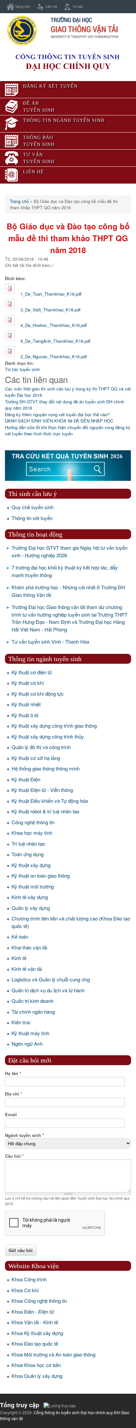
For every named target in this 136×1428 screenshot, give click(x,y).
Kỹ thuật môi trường (33, 886)
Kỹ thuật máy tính (30, 1033)
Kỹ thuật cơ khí (28, 682)
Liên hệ (51, 6)
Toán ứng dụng (28, 854)
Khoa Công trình (29, 1279)
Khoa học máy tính (32, 832)
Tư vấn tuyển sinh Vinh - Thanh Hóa (50, 641)
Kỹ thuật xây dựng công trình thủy (48, 736)
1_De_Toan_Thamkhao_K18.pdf (51, 294)
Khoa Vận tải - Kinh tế (35, 1322)
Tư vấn (78, 6)
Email (11, 1114)
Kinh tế (19, 957)
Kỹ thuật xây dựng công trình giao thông (54, 725)
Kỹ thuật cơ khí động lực (38, 693)
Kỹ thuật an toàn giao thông (41, 875)
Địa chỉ (13, 1094)
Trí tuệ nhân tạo (28, 843)
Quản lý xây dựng (31, 907)
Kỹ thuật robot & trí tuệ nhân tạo (45, 811)
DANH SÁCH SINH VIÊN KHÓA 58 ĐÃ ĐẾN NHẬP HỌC (59, 421)
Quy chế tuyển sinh (32, 507)
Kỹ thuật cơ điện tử (32, 672)
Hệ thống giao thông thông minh (46, 768)
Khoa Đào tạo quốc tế (35, 1343)
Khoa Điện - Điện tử (33, 1311)
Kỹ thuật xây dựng (31, 864)
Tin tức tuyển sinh (22, 369)
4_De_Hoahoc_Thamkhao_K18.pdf (53, 325)
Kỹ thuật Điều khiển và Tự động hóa (50, 800)
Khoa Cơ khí (25, 1290)
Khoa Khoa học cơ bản (36, 1364)
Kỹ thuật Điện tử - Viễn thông (42, 789)
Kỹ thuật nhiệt (26, 704)
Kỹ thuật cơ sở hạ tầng (36, 757)
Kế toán (20, 936)
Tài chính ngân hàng (33, 1011)
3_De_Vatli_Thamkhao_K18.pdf (50, 309)
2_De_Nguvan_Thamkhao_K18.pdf (53, 356)
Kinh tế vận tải (27, 968)
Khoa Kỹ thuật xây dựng (37, 1332)
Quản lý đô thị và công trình (41, 746)
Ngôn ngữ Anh (27, 1043)
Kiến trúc (21, 1022)
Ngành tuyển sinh (24, 1135)
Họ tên (13, 1073)
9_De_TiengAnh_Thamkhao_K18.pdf (55, 341)
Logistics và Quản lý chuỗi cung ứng (51, 979)
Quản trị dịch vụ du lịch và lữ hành (48, 990)
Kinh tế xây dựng (30, 896)
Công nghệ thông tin (33, 822)
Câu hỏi (14, 1156)
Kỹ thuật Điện (26, 779)
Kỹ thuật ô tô (25, 715)
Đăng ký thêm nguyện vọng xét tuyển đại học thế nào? (57, 414)
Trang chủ (22, 6)
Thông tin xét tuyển (32, 517)
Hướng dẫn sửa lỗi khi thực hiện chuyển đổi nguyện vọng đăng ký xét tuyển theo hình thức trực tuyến (67, 430)
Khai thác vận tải (29, 947)
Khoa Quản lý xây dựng (37, 1375)
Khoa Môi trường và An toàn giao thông (53, 1354)
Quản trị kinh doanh (32, 1000)
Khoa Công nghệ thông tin (39, 1300)
